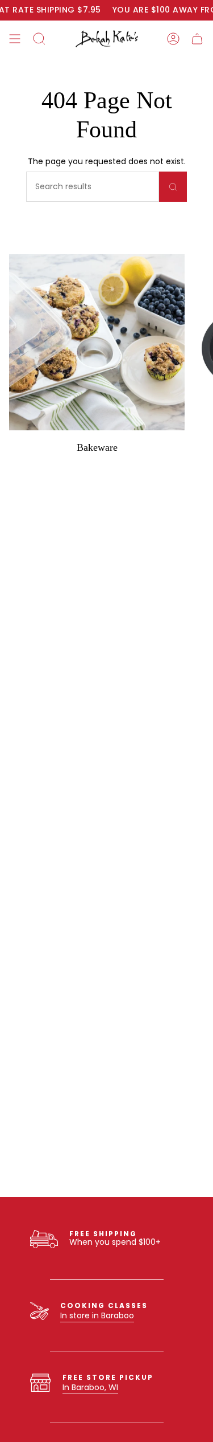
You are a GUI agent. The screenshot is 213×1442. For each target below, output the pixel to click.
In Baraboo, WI (90, 1387)
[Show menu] (14, 39)
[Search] (173, 187)
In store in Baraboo (97, 1315)
